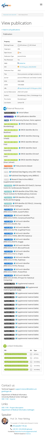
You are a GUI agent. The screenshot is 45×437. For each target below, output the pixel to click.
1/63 (7, 179)
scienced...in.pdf (10, 113)
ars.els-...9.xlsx (10, 323)
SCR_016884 (9, 209)
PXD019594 (9, 166)
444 (7, 172)
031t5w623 (9, 185)
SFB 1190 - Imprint (8, 399)
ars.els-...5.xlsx (10, 308)
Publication (7, 34)
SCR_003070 (9, 239)
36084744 (22, 63)
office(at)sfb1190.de (19, 426)
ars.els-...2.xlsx (10, 297)
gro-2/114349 (9, 116)
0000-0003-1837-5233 (11, 136)
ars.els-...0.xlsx (10, 327)
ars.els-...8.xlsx (10, 319)
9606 (7, 120)
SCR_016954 (9, 215)
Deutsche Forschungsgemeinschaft (26, 431)
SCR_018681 (9, 269)
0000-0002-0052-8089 (11, 130)
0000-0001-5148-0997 (11, 124)
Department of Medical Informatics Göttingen (18, 410)
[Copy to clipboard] (17, 113)
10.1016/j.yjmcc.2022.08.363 (27, 67)
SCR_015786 (9, 257)
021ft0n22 (8, 203)
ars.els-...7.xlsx (10, 316)
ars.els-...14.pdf (10, 283)
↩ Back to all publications (11, 30)
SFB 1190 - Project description (12, 408)
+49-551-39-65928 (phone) (22, 429)
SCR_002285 (9, 221)
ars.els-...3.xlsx (10, 301)
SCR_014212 (9, 251)
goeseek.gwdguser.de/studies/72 (15, 287)
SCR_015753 (9, 263)
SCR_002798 (9, 227)
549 (7, 175)
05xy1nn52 (9, 197)
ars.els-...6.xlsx (10, 312)
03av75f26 (9, 191)
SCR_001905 (9, 275)
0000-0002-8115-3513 (11, 160)
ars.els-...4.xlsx (10, 304)
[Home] (6, 5)
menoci (28, 434)
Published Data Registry (9, 14)
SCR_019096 (9, 233)
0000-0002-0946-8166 (11, 154)
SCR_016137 (9, 245)
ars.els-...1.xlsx (10, 293)
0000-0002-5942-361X (11, 148)
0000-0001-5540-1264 (11, 142)
